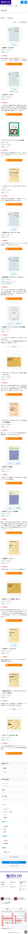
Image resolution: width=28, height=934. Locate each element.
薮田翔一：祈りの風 (8, 48)
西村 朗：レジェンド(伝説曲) (10, 511)
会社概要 (2, 882)
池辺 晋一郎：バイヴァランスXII (11, 232)
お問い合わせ (12, 886)
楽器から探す (10, 6)
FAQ (11, 884)
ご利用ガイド (12, 882)
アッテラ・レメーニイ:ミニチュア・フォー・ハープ (15, 187)
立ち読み (14, 44)
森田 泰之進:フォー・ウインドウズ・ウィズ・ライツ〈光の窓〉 (15, 692)
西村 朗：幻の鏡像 (7, 467)
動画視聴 (18, 323)
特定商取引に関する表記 (23, 882)
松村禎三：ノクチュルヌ (9, 649)
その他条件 (4, 836)
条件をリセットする (14, 865)
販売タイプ (4, 822)
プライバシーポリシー (4, 887)
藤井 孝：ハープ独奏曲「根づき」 (12, 599)
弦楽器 (16, 6)
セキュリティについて (23, 886)
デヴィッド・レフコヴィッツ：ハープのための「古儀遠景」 (14, 421)
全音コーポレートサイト (23, 889)
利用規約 (2, 884)
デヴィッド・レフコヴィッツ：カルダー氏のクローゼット (15, 374)
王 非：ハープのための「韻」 (10, 735)
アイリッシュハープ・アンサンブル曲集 (13, 140)
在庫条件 (4, 847)
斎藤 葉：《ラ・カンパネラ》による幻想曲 (14, 327)
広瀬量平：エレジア (8, 558)
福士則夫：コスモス (8, 94)
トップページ (3, 6)
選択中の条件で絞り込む (14, 862)
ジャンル (4, 804)
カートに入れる (15, 64)
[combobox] (14, 786)
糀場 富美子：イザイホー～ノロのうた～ (13, 277)
